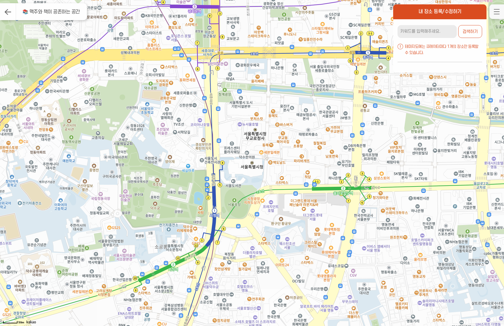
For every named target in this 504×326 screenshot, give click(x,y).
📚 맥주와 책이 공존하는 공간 (51, 12)
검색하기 (470, 31)
